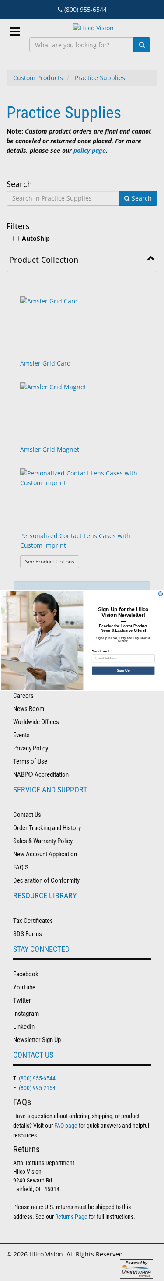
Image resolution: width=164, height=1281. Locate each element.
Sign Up (123, 670)
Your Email (100, 651)
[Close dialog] (160, 593)
